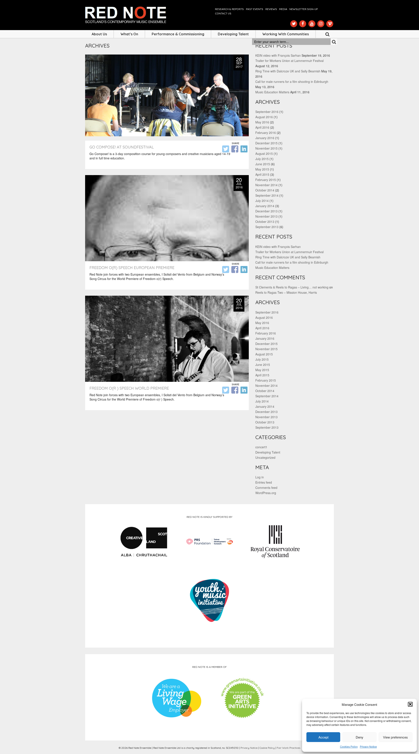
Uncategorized (265, 457)
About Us (99, 34)
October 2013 (264, 221)
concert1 (261, 447)
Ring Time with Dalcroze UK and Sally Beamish (287, 71)
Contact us (223, 13)
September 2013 (266, 227)
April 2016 (262, 127)
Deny (359, 737)
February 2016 (265, 132)
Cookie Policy (267, 747)
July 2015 (262, 159)
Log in (259, 477)
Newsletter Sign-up (303, 9)
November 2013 (266, 216)
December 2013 (266, 211)
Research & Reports (229, 9)
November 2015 (266, 148)
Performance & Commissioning (178, 34)
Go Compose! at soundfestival (121, 147)
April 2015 (262, 174)
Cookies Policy (349, 746)
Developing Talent (233, 34)
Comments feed (266, 487)
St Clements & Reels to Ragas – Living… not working (291, 287)
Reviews (271, 9)
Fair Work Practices (288, 747)
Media (283, 9)
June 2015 (262, 164)
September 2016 (266, 111)
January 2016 (264, 138)
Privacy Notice (368, 746)
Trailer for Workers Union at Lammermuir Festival (289, 60)
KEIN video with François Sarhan (278, 55)
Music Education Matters (272, 92)
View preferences (395, 737)
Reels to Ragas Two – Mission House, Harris (286, 292)
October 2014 (264, 190)
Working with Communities (285, 34)
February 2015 (265, 179)
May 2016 (262, 122)
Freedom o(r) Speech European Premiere (131, 267)
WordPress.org (265, 493)
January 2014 (264, 206)
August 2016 (264, 117)
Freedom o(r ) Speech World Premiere (129, 388)
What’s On (129, 34)
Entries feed (263, 482)
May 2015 (262, 169)
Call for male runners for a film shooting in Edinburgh (291, 81)
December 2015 (266, 143)
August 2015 (264, 153)
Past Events (254, 9)
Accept (323, 737)
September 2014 (266, 195)
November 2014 (266, 185)
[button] (410, 704)
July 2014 (262, 200)
